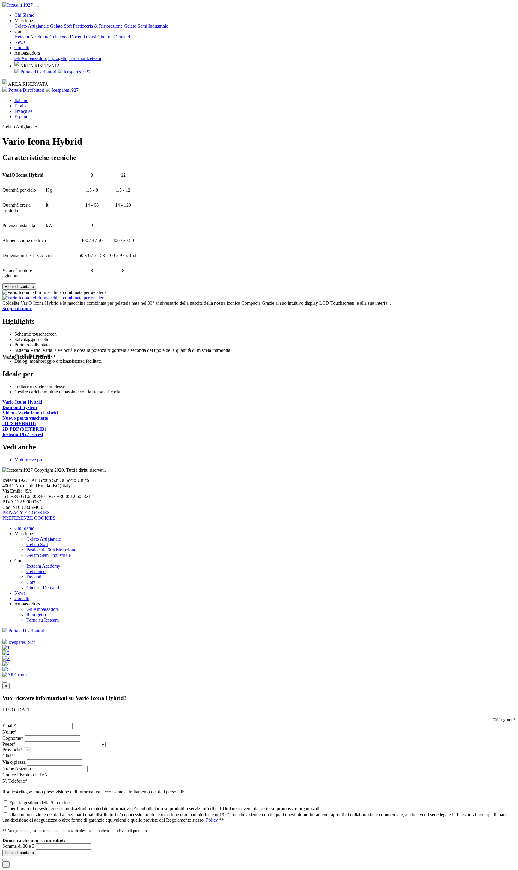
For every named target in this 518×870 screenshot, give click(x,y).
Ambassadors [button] (27, 53)
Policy (212, 820)
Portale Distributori (38, 71)
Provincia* (12, 749)
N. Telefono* (15, 781)
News (19, 42)
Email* (9, 725)
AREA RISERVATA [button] (39, 65)
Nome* (9, 731)
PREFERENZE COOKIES (28, 517)
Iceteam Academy (31, 36)
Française (23, 111)
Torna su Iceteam (85, 58)
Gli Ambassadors (30, 58)
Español (22, 116)
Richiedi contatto (19, 286)
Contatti (21, 47)
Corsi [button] (19, 31)
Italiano (21, 100)
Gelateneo (59, 36)
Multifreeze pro (28, 459)
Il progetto (57, 58)
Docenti (77, 36)
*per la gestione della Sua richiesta (42, 802)
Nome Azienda (16, 768)
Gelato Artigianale (31, 25)
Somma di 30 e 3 (18, 846)
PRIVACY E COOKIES (26, 512)
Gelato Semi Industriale (146, 25)
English (21, 105)
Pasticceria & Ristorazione (98, 25)
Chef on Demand (113, 36)
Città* (8, 755)
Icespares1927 (76, 71)
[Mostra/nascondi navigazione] (36, 7)
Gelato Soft (61, 25)
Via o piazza (14, 762)
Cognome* (12, 738)
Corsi (91, 36)
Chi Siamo (24, 15)
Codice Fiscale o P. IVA (24, 774)
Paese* (9, 744)
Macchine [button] (23, 20)
